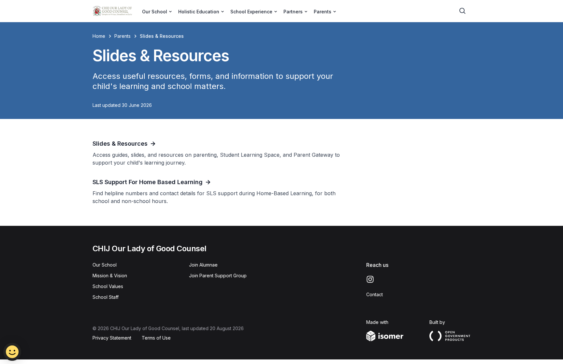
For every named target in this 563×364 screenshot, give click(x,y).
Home (99, 36)
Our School (105, 265)
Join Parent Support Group (218, 275)
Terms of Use (156, 338)
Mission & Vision (110, 275)
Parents (122, 36)
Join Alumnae (203, 265)
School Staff (106, 297)
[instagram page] (370, 279)
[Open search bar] (462, 11)
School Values (108, 286)
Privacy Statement (112, 338)
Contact (374, 294)
